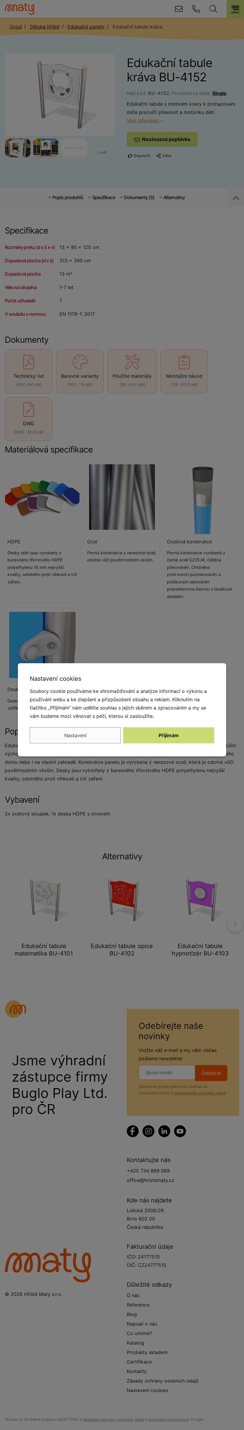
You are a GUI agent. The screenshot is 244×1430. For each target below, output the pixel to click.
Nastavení (75, 735)
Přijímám (169, 735)
